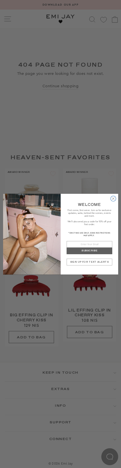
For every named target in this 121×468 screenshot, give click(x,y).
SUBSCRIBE (89, 250)
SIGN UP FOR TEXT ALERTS (89, 261)
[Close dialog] (113, 198)
